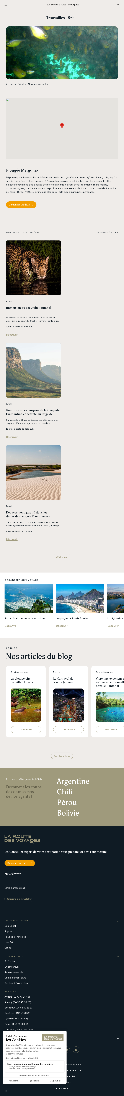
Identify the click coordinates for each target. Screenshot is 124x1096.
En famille (10, 961)
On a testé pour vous (19, 672)
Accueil (9, 84)
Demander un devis (19, 204)
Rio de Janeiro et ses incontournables (25, 618)
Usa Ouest (10, 925)
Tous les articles (62, 756)
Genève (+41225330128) (17, 1013)
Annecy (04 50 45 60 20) (18, 1002)
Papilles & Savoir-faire (17, 983)
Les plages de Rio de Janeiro (72, 618)
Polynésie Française (15, 936)
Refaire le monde (14, 972)
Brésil (21, 84)
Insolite (56, 672)
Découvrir (12, 334)
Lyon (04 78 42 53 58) (16, 1018)
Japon (8, 931)
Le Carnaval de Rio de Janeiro (63, 680)
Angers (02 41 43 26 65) (17, 996)
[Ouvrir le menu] (6, 4)
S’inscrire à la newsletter (19, 899)
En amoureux (11, 966)
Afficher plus (62, 557)
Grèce (8, 947)
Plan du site (62, 1088)
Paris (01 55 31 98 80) (16, 1024)
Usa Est (9, 942)
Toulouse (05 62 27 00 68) (19, 1029)
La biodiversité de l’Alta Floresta (22, 680)
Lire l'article (26, 729)
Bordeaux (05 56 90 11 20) (19, 1007)
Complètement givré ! (16, 977)
